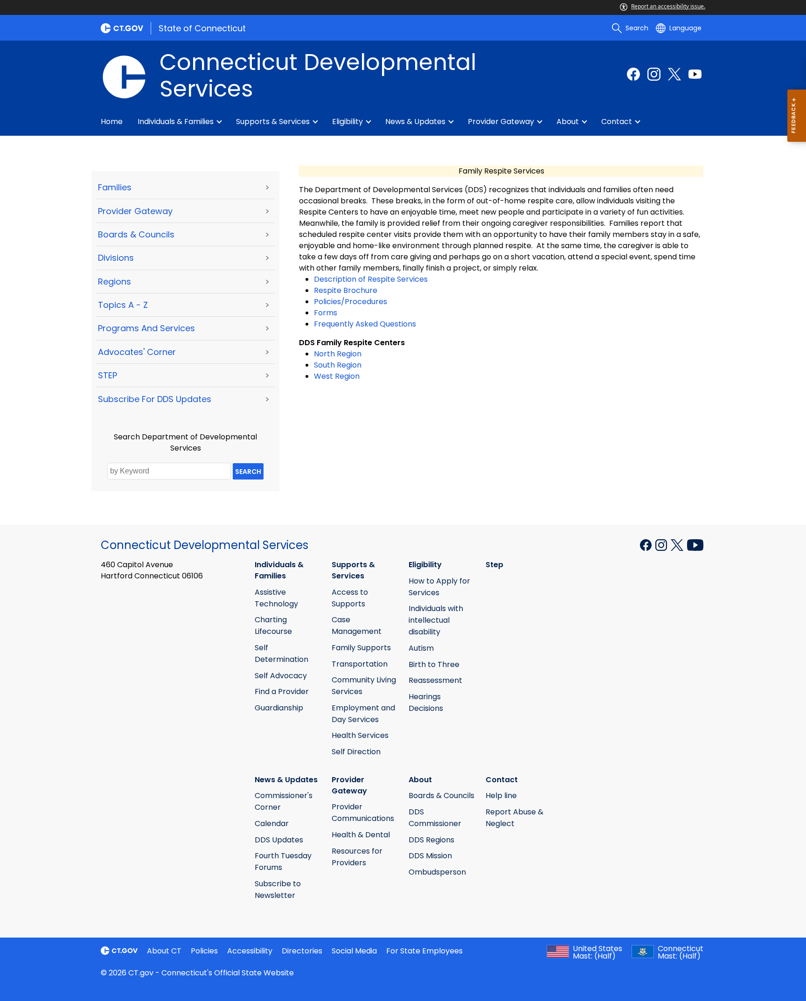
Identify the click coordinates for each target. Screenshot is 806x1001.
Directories (302, 950)
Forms (325, 312)
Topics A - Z (123, 305)
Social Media (354, 950)
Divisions (116, 258)
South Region (337, 365)
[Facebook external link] (633, 74)
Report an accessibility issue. (668, 6)
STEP (107, 375)
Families (115, 187)
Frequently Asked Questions (365, 324)
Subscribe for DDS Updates (154, 399)
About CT (164, 950)
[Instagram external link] (653, 74)
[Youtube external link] (695, 74)
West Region (337, 376)
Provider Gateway (501, 121)
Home (112, 121)
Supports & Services (273, 121)
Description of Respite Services (371, 279)
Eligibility (347, 121)
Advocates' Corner (137, 352)
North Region (337, 353)
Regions (114, 281)
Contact (616, 121)
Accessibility (249, 950)
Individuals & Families (176, 121)
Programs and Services (146, 328)
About (567, 121)
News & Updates (415, 121)
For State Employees (424, 950)
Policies (204, 950)
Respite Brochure (345, 290)
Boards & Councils (136, 234)
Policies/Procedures (350, 301)
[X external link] (678, 544)
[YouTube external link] (695, 544)
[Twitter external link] (674, 74)
